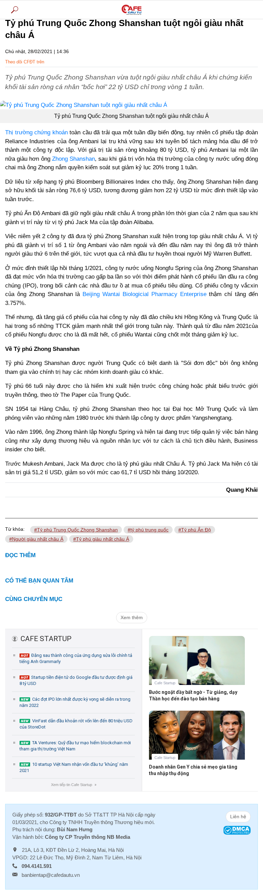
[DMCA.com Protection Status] (237, 830)
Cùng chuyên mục (33, 599)
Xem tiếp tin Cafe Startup (73, 785)
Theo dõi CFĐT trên (24, 61)
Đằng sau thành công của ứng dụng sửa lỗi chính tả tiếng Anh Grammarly (76, 658)
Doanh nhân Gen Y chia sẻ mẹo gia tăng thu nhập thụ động (193, 770)
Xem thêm (132, 617)
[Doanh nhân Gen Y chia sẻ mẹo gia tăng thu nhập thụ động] (197, 740)
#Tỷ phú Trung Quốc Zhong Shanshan (76, 529)
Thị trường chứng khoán (36, 132)
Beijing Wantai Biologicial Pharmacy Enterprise (144, 294)
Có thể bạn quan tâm (39, 580)
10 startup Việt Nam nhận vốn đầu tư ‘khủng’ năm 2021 (74, 767)
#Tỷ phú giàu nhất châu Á (101, 539)
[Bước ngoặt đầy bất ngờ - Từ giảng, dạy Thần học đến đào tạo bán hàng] (197, 666)
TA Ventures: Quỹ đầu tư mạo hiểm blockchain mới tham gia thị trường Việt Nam (75, 745)
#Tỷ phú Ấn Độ (194, 529)
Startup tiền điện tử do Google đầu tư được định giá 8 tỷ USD (76, 680)
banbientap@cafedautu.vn (51, 875)
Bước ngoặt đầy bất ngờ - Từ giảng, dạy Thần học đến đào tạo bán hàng (193, 695)
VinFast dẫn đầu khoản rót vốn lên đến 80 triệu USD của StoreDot (76, 724)
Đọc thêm (20, 555)
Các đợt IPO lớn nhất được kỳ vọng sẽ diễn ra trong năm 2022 (75, 702)
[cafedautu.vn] (131, 9)
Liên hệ (238, 816)
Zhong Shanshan (73, 159)
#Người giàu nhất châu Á (36, 539)
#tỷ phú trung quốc (148, 529)
